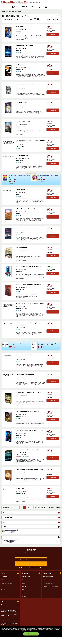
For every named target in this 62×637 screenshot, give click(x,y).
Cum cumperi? (4, 586)
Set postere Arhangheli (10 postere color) (48, 175)
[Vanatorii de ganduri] (8, 113)
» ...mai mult (21, 39)
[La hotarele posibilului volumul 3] (8, 95)
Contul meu (16, 6)
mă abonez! (31, 564)
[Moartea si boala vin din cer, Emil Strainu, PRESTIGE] (8, 306)
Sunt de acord (31, 634)
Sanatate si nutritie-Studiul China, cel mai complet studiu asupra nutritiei (9, 611)
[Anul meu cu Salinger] (8, 258)
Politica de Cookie (29, 629)
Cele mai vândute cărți (48, 576)
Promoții (24, 586)
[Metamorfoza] (6, 489)
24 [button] (57, 19)
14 (28, 507)
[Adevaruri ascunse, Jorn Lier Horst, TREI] (8, 324)
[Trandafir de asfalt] (7, 190)
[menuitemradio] (34, 19)
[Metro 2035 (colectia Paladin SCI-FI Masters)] (8, 295)
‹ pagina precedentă (7, 507)
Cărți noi (24, 583)
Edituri (23, 589)
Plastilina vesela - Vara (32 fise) (16, 343)
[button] (48, 6)
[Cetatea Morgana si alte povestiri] (8, 219)
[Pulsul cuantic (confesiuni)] (8, 132)
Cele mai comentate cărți (48, 579)
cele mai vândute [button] (14, 19)
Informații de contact (26, 576)
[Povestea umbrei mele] (8, 156)
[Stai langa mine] (8, 75)
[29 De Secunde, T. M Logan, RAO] (8, 379)
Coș (41, 6)
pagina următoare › (42, 507)
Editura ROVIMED (12, 179)
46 (35, 507)
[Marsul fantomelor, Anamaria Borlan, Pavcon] (8, 403)
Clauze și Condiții (49, 629)
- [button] (58, 527)
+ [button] (58, 513)
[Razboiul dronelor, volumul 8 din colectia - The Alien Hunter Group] (8, 143)
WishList (34, 6)
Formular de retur (26, 579)
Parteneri (24, 596)
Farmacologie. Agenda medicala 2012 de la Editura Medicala (9, 615)
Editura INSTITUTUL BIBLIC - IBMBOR (45, 344)
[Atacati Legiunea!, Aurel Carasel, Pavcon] (8, 422)
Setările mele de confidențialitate (50, 586)
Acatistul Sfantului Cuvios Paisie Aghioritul (48, 343)
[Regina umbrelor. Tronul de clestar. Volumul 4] (8, 271)
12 (21, 507)
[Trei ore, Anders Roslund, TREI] (8, 356)
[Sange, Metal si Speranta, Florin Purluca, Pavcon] (8, 441)
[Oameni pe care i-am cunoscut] (8, 56)
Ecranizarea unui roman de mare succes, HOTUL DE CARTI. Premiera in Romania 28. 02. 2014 (10, 606)
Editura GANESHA (41, 177)
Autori (23, 593)
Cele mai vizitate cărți (48, 583)
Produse (26, 6)
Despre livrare (4, 589)
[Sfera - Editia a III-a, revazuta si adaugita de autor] (8, 480)
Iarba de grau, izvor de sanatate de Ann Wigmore (9, 624)
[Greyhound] (8, 239)
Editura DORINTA (12, 344)
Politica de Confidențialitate (39, 629)
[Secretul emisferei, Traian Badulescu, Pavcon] (8, 461)
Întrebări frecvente (5, 593)
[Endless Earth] (8, 37)
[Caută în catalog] (59, 2)
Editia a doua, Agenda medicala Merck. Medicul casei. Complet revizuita (9, 620)
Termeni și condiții (5, 576)
